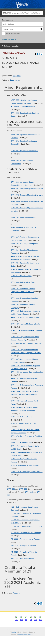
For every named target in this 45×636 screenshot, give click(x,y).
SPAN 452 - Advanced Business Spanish (27, 372)
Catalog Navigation (11, 46)
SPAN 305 (29, 492)
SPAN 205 (11, 489)
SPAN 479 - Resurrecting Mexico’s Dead (26, 472)
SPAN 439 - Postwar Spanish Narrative (26, 343)
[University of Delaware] (22, 7)
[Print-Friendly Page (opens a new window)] (38, 54)
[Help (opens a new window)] (41, 54)
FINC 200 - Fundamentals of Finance (25, 539)
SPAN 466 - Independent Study (23, 417)
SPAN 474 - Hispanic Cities (21, 443)
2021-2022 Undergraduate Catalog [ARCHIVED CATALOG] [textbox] (23, 13)
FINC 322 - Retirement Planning (23, 558)
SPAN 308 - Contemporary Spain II (24, 244)
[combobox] (22, 13)
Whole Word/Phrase (13, 34)
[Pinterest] (35, 619)
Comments (26, 629)
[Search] (41, 29)
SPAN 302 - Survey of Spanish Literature (27, 195)
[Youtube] (31, 619)
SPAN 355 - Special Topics (21, 276)
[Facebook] (21, 619)
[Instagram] (26, 619)
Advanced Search (9, 39)
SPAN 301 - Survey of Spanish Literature (27, 188)
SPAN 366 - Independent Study (23, 282)
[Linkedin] (40, 619)
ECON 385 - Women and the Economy (26, 533)
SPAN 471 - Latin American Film (23, 423)
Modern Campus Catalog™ (26, 634)
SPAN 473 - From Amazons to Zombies (26, 436)
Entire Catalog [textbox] (8, 24)
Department (14, 80)
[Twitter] (16, 619)
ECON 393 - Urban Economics (23, 107)
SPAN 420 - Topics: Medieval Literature (26, 324)
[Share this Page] (35, 54)
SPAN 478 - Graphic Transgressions (25, 465)
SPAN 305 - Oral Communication (23, 218)
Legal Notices (35, 629)
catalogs (14, 632)
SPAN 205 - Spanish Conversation (24, 151)
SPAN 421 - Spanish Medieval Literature (26, 330)
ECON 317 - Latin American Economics (26, 526)
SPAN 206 (23, 489)
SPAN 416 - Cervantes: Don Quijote (25, 317)
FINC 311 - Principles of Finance (23, 546)
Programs (16, 76)
